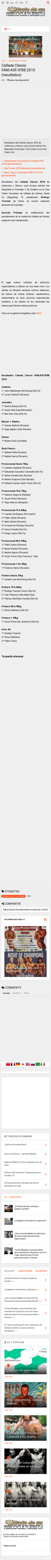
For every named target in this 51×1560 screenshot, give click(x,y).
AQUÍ (38, 313)
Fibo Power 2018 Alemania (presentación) (24, 168)
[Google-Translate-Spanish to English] (28, 1066)
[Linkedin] (12, 2)
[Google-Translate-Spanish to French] (13, 1066)
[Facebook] (26, 2)
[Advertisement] (25, 20)
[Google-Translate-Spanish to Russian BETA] (33, 1066)
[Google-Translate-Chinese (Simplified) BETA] (8, 1066)
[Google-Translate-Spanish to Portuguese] (38, 1066)
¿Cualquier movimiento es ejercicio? (30, 1220)
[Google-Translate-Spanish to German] (18, 1066)
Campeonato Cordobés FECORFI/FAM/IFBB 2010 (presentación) (19, 942)
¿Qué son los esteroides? (23, 1370)
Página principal (9, 1546)
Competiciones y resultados (17, 61)
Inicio (3, 61)
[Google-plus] (22, 2)
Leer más (8, 1377)
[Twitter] (3, 2)
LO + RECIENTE (13, 1197)
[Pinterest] (7, 2)
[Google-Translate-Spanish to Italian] (43, 1066)
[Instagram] (16, 2)
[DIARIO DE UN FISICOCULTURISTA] (25, 15)
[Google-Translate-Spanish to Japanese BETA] (23, 1066)
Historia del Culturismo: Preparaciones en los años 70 (23, 1466)
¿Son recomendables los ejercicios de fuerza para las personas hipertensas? (29, 1236)
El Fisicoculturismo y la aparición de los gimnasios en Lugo (24, 1499)
